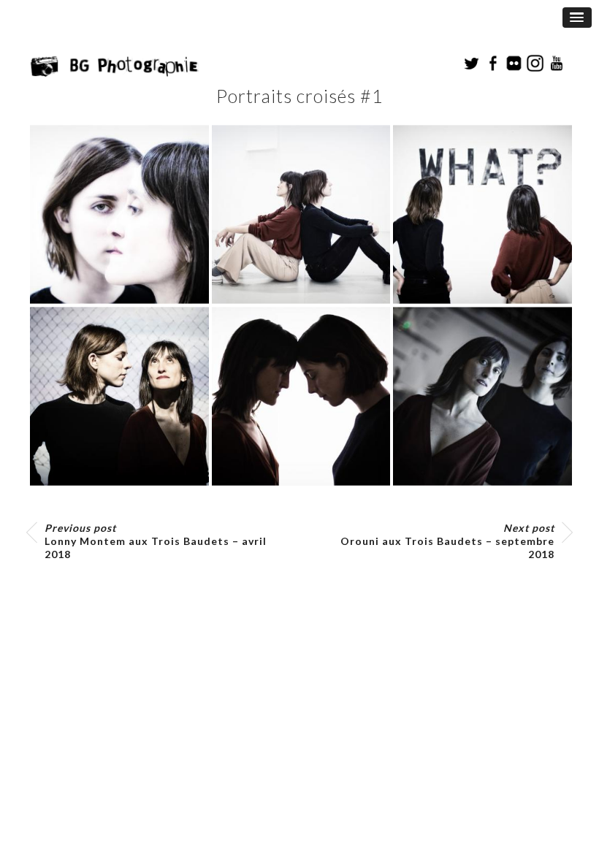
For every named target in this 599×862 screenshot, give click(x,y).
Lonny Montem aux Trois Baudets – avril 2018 (156, 541)
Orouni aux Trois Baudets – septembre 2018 (447, 541)
